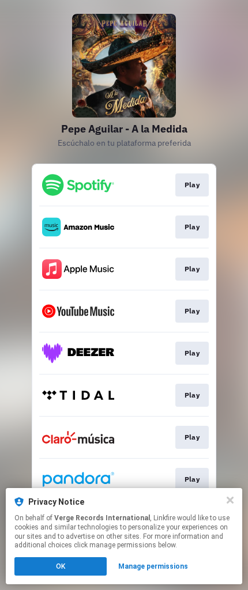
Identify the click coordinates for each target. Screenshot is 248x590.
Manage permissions (153, 566)
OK (60, 566)
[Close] (230, 500)
